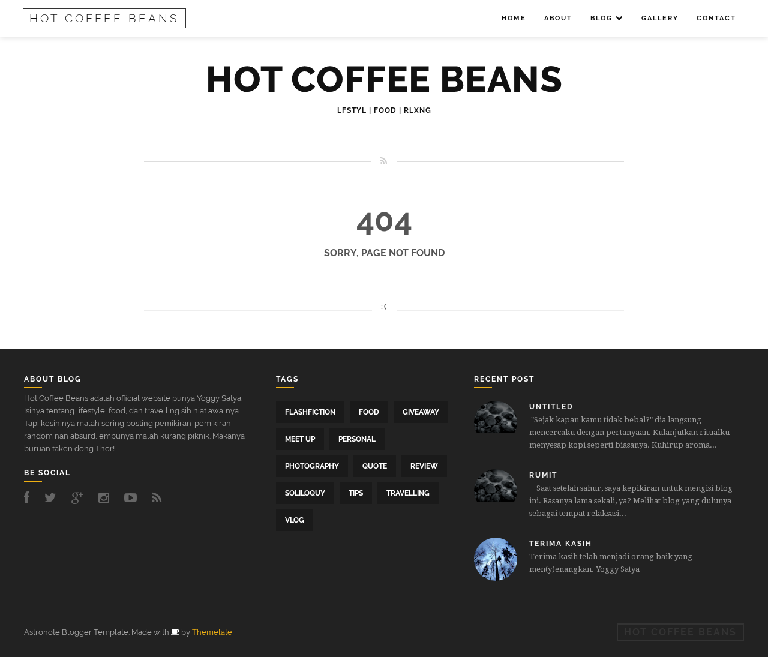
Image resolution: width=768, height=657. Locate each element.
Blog (601, 18)
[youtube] (133, 497)
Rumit (543, 475)
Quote (374, 466)
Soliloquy (305, 493)
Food (369, 412)
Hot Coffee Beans (104, 18)
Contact (716, 18)
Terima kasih (560, 543)
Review (424, 466)
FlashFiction (310, 412)
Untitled (551, 407)
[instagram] (106, 497)
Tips (356, 493)
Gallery (660, 18)
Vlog (294, 520)
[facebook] (29, 497)
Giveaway (421, 412)
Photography (312, 466)
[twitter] (53, 497)
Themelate (212, 632)
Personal (357, 439)
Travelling (408, 493)
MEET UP (300, 439)
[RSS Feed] (160, 497)
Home (514, 18)
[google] (80, 497)
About (558, 18)
